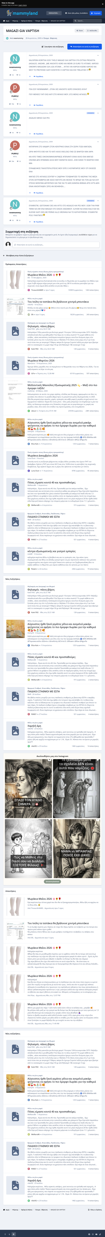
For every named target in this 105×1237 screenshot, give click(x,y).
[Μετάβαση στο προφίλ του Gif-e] (29, 373)
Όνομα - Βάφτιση (50, 38)
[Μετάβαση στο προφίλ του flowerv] (29, 569)
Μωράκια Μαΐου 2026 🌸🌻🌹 (44, 274)
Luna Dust (31, 458)
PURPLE (14, 96)
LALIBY (30, 554)
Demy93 (31, 431)
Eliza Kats (35, 444)
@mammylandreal (52, 882)
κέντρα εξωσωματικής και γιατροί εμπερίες (52, 551)
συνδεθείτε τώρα (85, 235)
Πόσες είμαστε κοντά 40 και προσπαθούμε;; (52, 482)
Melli (29, 520)
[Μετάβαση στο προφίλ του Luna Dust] (29, 471)
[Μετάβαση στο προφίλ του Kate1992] (29, 349)
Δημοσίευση (54, 908)
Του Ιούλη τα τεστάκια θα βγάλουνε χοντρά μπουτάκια (58, 301)
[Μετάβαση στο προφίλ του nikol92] (29, 746)
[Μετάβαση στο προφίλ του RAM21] (29, 539)
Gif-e (33, 373)
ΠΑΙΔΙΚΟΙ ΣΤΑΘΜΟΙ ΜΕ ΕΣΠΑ (44, 516)
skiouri (34, 411)
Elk (29, 278)
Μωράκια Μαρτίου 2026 (41, 360)
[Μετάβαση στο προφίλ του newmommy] (7, 38)
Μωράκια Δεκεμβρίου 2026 (43, 455)
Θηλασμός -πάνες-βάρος (41, 326)
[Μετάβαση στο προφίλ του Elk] (29, 314)
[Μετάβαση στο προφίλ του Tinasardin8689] (29, 290)
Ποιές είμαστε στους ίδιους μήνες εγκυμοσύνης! (46, 272)
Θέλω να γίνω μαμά (35, 298)
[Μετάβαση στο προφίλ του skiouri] (29, 411)
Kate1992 (31, 329)
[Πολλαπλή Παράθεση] (30, 76)
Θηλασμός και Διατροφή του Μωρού (41, 323)
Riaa (32, 995)
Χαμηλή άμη (34, 725)
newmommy (18, 38)
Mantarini (31, 363)
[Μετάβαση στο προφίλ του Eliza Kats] (29, 444)
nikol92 (30, 304)
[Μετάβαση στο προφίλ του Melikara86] (29, 505)
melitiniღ (31, 391)
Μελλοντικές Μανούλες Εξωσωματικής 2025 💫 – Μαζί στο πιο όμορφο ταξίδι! (62, 387)
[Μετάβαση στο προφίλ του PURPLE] (15, 88)
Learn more (4, 4)
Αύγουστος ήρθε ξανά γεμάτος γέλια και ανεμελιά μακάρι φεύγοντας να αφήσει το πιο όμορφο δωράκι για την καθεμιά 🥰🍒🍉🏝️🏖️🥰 (62, 425)
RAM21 (34, 539)
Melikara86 (32, 485)
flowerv (34, 569)
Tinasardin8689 (37, 290)
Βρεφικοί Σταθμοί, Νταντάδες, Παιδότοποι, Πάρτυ (46, 514)
